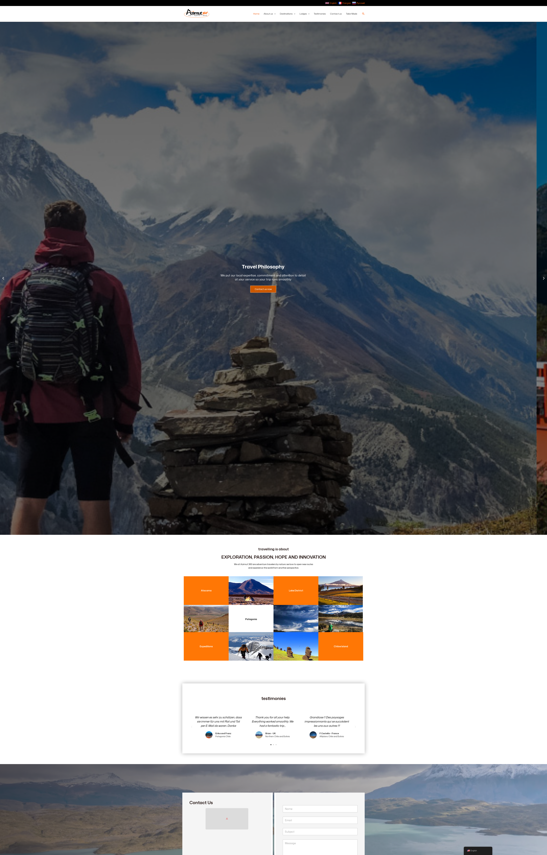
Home (256, 13)
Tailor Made (351, 13)
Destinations (286, 13)
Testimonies (320, 13)
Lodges (303, 13)
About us (268, 13)
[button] (274, 14)
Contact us (336, 13)
